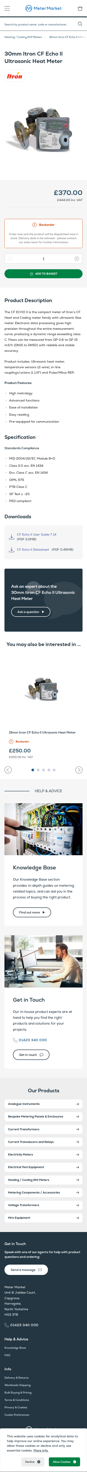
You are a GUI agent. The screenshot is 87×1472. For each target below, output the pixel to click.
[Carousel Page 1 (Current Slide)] (32, 770)
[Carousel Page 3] (43, 770)
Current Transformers (23, 1129)
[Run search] (82, 24)
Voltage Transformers (23, 1205)
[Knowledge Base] (43, 829)
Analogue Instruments (24, 1104)
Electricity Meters (20, 1154)
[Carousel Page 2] (38, 770)
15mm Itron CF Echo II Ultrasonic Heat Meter (42, 732)
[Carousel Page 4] (49, 770)
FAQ (7, 1355)
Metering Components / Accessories (34, 1192)
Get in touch (28, 1055)
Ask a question (28, 612)
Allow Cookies (61, 1462)
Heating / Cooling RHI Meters (23, 37)
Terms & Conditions (16, 1400)
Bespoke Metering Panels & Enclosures (35, 1116)
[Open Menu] (8, 8)
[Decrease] (8, 258)
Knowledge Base (34, 867)
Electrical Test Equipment (26, 1167)
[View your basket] (79, 8)
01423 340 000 (33, 1040)
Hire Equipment (19, 1218)
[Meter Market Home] (43, 8)
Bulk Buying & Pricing (17, 1392)
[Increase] (78, 258)
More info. (40, 1450)
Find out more (29, 912)
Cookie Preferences (16, 1415)
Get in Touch (29, 999)
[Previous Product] (8, 770)
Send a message (23, 1270)
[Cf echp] (43, 131)
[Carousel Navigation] (43, 768)
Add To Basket (46, 274)
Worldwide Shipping (17, 1385)
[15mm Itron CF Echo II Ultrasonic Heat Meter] (43, 690)
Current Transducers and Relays (31, 1142)
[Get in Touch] (43, 961)
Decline (30, 1462)
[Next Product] (79, 770)
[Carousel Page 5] (54, 770)
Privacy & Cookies (15, 1407)
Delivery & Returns (16, 1378)
